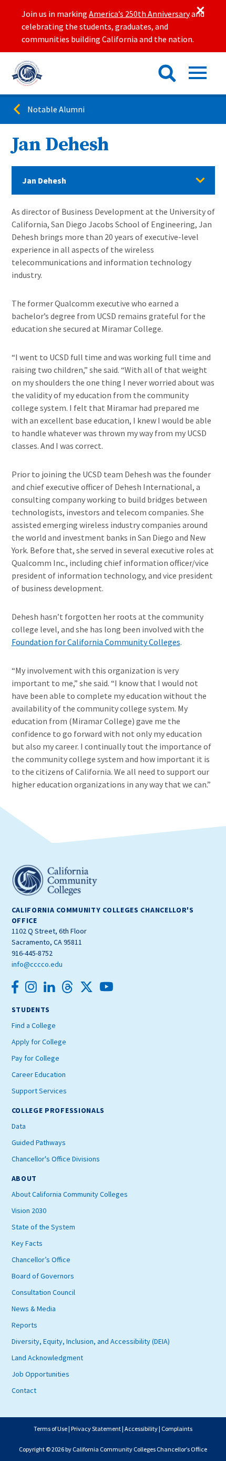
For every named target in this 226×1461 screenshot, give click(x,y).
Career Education (39, 1074)
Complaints (176, 1429)
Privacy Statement (96, 1429)
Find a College (34, 1025)
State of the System (43, 1227)
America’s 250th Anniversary (139, 13)
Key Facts (27, 1243)
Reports (24, 1325)
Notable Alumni (56, 109)
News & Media (34, 1308)
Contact (24, 1390)
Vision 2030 (29, 1210)
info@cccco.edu (37, 964)
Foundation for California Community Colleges (96, 642)
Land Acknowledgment (47, 1357)
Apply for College (39, 1041)
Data (19, 1126)
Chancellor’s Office (41, 1259)
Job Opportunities (40, 1374)
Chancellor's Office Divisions (56, 1159)
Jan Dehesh (44, 180)
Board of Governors (43, 1276)
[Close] (199, 10)
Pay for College (35, 1058)
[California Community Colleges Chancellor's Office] (27, 73)
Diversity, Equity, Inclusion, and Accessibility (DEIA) (91, 1341)
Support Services (39, 1090)
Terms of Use (50, 1429)
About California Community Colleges (70, 1194)
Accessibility (141, 1429)
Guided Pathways (39, 1142)
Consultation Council (43, 1292)
